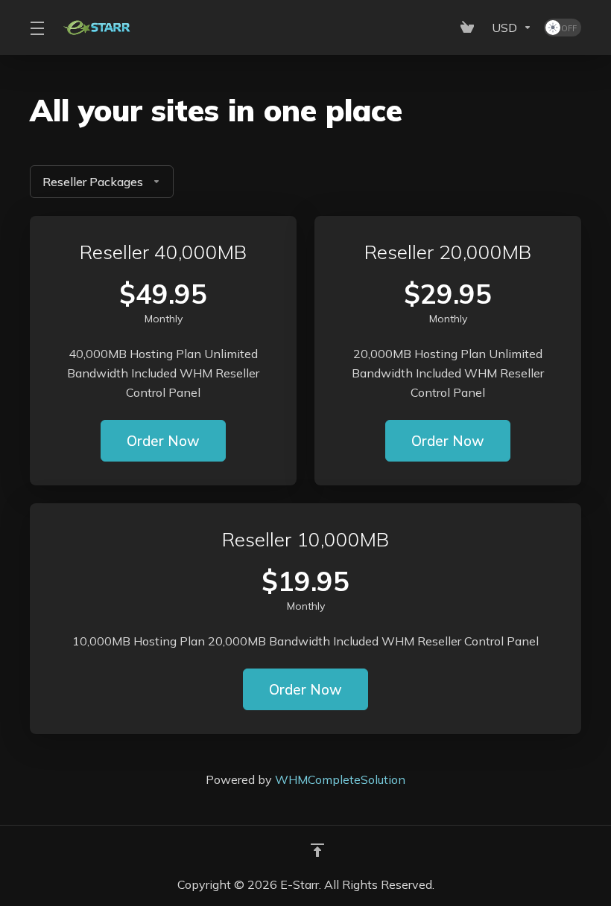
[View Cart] (470, 27)
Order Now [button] (163, 441)
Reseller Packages (92, 181)
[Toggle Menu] (36, 27)
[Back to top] (317, 850)
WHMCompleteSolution (340, 779)
